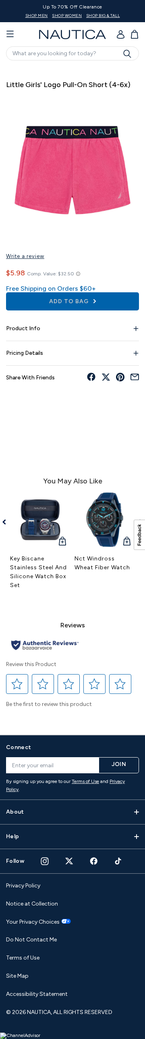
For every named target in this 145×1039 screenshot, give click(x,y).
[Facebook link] (94, 861)
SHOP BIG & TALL (103, 15)
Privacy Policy (23, 885)
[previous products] (7, 522)
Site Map (17, 975)
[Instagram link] (45, 861)
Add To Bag (69, 301)
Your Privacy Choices (33, 922)
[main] (72, 397)
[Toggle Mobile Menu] (10, 34)
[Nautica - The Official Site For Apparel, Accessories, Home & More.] (72, 34)
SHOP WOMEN (67, 15)
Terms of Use (85, 781)
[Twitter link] (69, 861)
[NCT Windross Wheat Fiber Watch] (105, 520)
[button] (17, 683)
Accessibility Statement (37, 994)
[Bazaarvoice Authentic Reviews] (45, 645)
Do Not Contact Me (31, 939)
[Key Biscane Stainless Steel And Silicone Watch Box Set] (40, 520)
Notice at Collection (32, 903)
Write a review (25, 256)
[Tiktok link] (118, 861)
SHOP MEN (36, 15)
